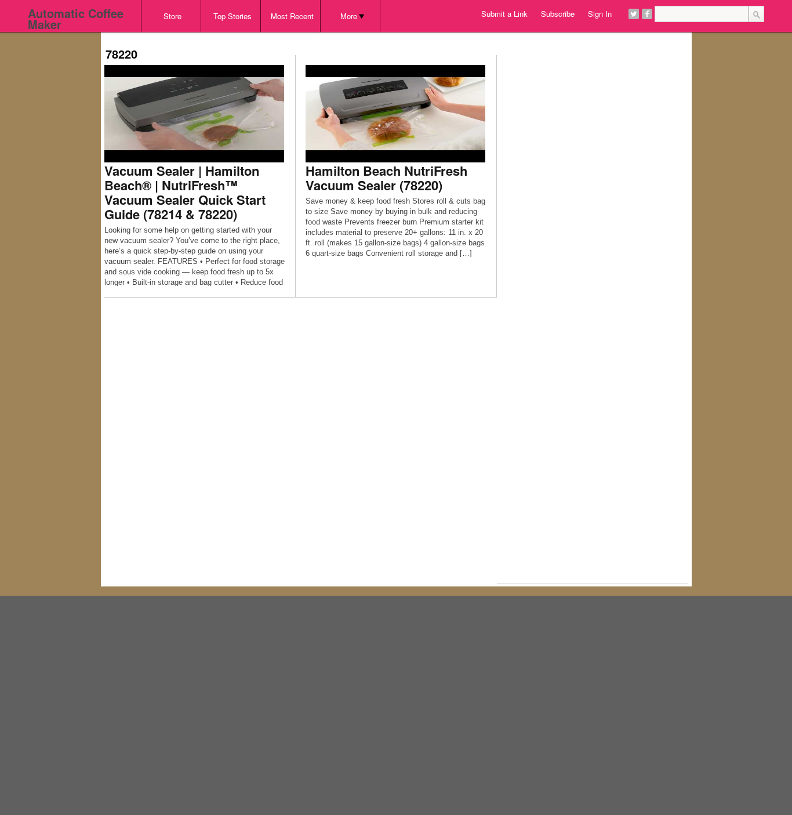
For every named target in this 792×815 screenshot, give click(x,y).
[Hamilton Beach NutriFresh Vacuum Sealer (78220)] (395, 112)
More (348, 15)
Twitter (634, 14)
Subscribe (558, 13)
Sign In (600, 13)
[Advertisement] (315, 36)
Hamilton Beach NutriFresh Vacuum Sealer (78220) (386, 177)
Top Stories (232, 15)
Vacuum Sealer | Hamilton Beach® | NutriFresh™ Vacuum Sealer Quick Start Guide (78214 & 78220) (185, 192)
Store (172, 15)
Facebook (647, 14)
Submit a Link (504, 13)
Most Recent (292, 15)
